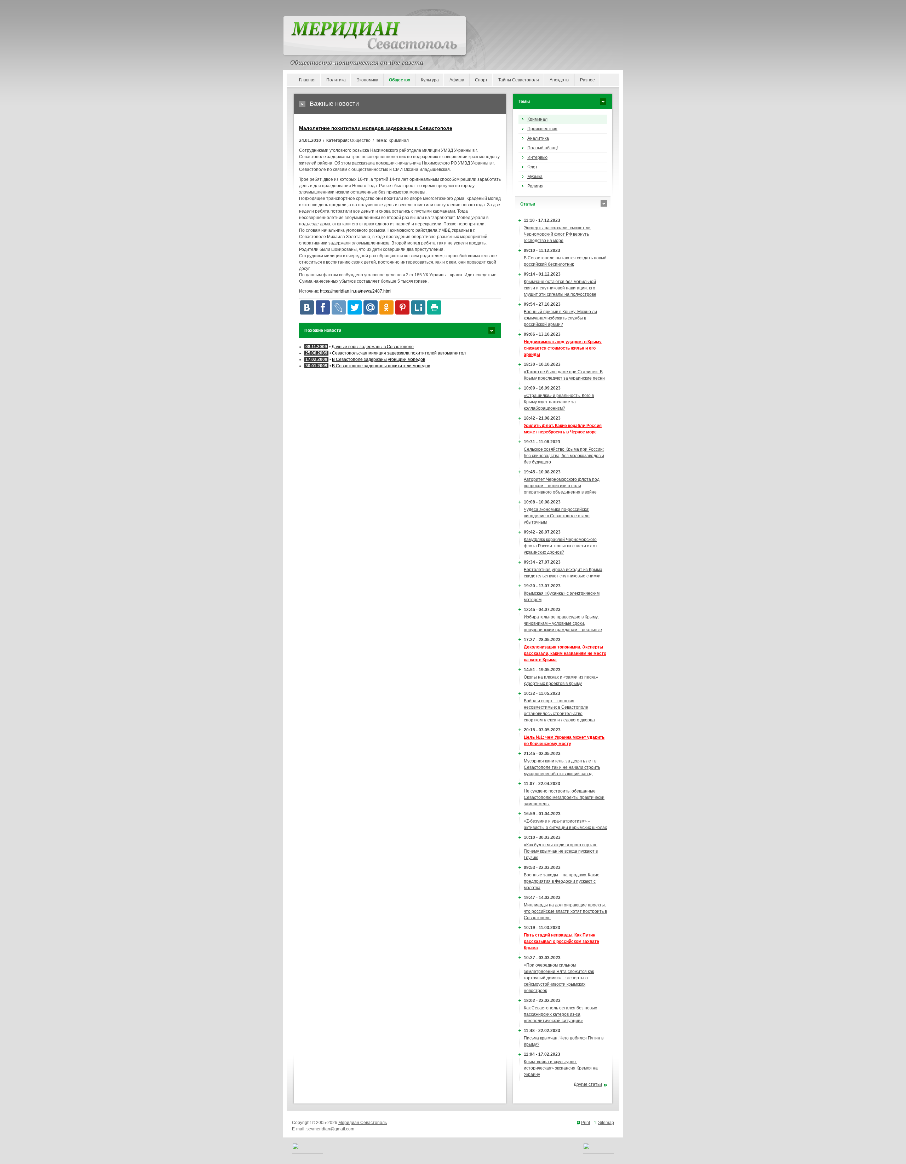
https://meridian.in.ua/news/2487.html (355, 291)
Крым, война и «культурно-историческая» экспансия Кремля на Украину (561, 1068)
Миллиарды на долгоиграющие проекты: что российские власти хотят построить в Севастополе (565, 911)
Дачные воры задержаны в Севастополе (373, 346)
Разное (587, 79)
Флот (532, 167)
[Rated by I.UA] (307, 1152)
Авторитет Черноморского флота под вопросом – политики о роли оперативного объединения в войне (562, 486)
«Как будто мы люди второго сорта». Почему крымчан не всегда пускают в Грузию (561, 851)
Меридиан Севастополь (362, 1122)
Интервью (537, 157)
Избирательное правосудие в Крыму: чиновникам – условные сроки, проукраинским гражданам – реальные (563, 623)
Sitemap (606, 1122)
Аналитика (538, 138)
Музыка (535, 176)
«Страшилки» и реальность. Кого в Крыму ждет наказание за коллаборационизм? (559, 402)
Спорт (481, 79)
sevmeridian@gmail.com (330, 1128)
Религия (535, 186)
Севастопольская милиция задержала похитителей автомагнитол (399, 353)
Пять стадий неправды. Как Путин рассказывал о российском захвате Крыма (561, 941)
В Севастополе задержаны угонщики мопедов (378, 359)
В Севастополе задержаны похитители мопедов (381, 365)
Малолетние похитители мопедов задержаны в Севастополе (375, 128)
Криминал (537, 119)
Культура (430, 79)
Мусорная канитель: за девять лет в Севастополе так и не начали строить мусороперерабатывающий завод (562, 767)
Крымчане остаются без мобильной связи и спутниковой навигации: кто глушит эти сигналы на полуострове (560, 288)
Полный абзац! (542, 147)
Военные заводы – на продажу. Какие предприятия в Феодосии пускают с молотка (562, 881)
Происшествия (542, 128)
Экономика (367, 79)
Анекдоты (559, 79)
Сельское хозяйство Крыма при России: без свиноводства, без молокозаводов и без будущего (564, 456)
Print (585, 1122)
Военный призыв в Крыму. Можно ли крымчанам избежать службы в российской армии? (560, 318)
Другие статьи (588, 1084)
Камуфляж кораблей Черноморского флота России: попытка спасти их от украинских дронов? (560, 546)
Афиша (456, 79)
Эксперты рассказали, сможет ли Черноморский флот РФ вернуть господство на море (557, 234)
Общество (399, 79)
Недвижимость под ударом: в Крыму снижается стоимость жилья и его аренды (563, 348)
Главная (307, 79)
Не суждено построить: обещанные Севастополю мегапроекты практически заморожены (564, 797)
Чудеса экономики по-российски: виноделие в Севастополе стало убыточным (557, 516)
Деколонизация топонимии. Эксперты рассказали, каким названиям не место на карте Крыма (565, 653)
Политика (336, 79)
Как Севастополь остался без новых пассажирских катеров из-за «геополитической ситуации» (560, 1014)
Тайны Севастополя (518, 79)
